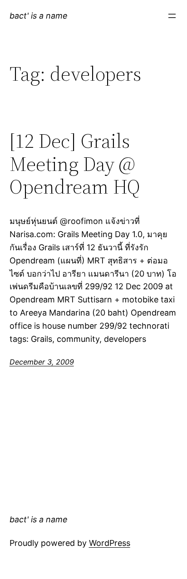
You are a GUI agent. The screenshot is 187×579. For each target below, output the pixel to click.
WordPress (109, 543)
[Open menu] (172, 15)
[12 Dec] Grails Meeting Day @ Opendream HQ (75, 164)
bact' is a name (39, 15)
